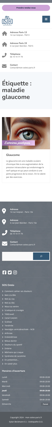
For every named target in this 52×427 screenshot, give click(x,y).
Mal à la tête (10, 295)
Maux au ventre (12, 306)
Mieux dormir (11, 341)
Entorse (8, 348)
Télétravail (9, 314)
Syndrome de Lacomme (15, 356)
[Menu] (46, 19)
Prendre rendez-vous (26, 8)
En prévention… (12, 360)
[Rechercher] (41, 256)
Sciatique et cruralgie (14, 310)
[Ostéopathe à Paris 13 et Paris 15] (7, 20)
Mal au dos (10, 302)
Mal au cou (10, 299)
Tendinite (9, 325)
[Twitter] (10, 273)
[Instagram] (15, 273)
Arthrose (8, 333)
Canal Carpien (11, 318)
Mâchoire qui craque (14, 352)
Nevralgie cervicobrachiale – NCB (19, 329)
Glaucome (13, 155)
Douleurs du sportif (13, 344)
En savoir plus (11, 363)
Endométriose (11, 337)
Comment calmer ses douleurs (18, 291)
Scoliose (8, 322)
